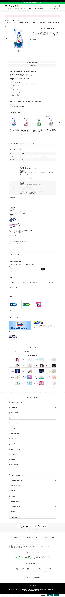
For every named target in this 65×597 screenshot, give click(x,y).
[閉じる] (63, 595)
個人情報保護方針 (43, 589)
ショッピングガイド (12, 589)
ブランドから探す (8, 8)
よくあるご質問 (18, 589)
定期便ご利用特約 (36, 589)
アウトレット (30, 8)
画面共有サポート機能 (35, 590)
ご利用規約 (30, 589)
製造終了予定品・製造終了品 (38, 8)
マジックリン (9, 10)
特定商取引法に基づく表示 (28, 590)
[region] (32, 595)
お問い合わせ (24, 589)
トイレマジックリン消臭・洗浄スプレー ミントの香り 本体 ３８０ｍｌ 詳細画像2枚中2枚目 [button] (19, 51)
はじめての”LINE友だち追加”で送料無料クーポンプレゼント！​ (32, 2)
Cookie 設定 (43, 595)
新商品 (25, 8)
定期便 (22, 8)
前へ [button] (6, 39)
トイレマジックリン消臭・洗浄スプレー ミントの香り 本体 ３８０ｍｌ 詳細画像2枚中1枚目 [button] (17, 51)
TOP (5, 10)
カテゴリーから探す (15, 8)
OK (56, 595)
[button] (32, 62)
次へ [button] (30, 39)
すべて (36, 5)
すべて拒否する (50, 595)
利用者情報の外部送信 (51, 589)
